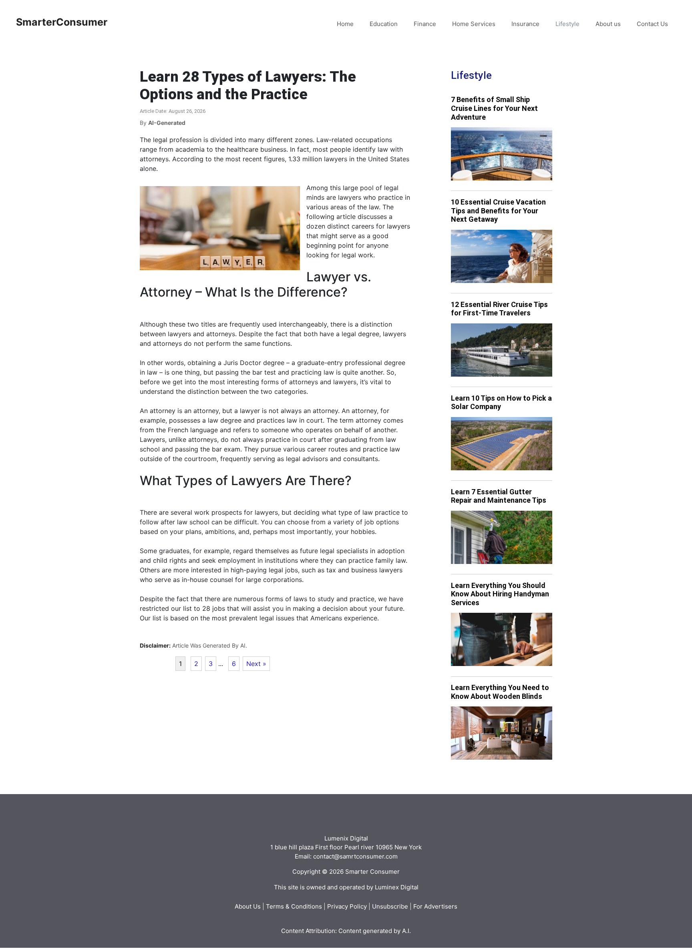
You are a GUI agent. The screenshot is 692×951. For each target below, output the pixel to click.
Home (345, 24)
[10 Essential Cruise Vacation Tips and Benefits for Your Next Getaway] (501, 256)
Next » (256, 664)
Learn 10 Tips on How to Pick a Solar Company (501, 402)
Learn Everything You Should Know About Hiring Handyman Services (500, 594)
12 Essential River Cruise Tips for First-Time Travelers (499, 308)
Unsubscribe (390, 906)
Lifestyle (567, 24)
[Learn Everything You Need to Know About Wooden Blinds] (501, 733)
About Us (248, 906)
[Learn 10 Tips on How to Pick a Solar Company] (501, 443)
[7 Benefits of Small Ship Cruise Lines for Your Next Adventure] (501, 154)
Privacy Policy (347, 906)
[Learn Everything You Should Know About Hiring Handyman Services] (501, 639)
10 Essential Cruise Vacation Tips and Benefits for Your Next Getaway (498, 210)
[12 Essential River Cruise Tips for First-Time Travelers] (501, 350)
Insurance (525, 24)
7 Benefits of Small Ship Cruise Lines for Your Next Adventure (494, 108)
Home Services (473, 24)
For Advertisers (435, 906)
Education (384, 24)
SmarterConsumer (61, 22)
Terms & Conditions (294, 906)
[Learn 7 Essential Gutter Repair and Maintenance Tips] (501, 537)
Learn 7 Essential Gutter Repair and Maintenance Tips (498, 496)
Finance (425, 24)
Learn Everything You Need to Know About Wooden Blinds (500, 691)
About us (608, 24)
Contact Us (652, 24)
